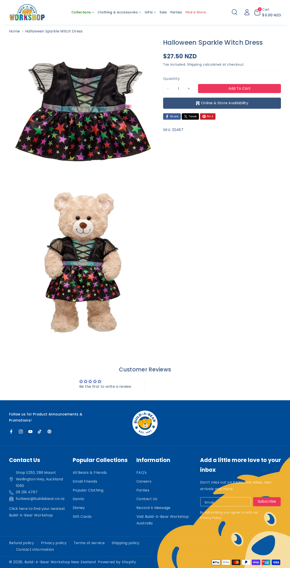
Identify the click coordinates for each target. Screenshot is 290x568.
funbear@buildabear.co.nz (40, 498)
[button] (82, 12)
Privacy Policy (211, 518)
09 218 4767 (26, 492)
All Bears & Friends (90, 472)
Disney (79, 507)
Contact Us (146, 498)
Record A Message (153, 507)
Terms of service (89, 543)
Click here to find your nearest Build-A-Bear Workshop (37, 512)
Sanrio (78, 498)
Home (14, 31)
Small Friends (85, 481)
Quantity (171, 78)
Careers (143, 481)
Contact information (35, 549)
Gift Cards (82, 516)
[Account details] (247, 12)
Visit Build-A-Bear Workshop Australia (162, 520)
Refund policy (21, 543)
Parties (142, 490)
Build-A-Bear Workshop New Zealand (60, 562)
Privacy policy (54, 543)
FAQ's (141, 472)
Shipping (194, 64)
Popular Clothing (88, 490)
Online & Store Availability (224, 103)
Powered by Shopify (117, 562)
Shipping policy (126, 543)
